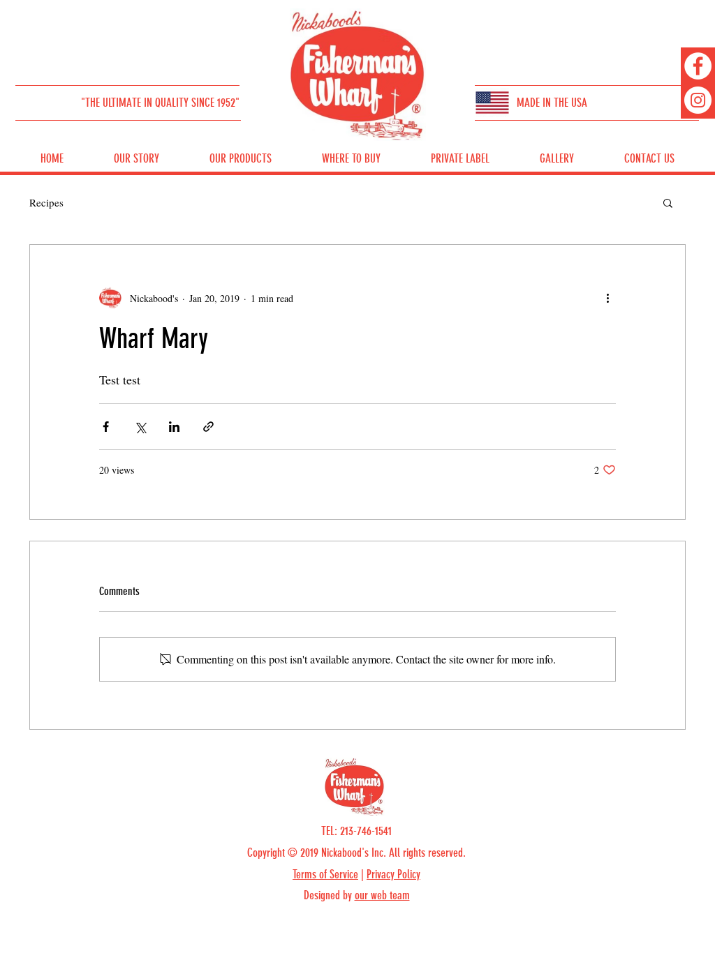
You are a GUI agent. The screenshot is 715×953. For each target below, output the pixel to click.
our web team (382, 895)
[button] (668, 202)
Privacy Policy (393, 874)
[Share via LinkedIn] (174, 426)
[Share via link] (208, 426)
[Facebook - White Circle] (698, 66)
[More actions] (607, 298)
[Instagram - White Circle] (698, 100)
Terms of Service (325, 874)
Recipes (46, 202)
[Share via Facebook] (105, 426)
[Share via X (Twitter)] (140, 426)
